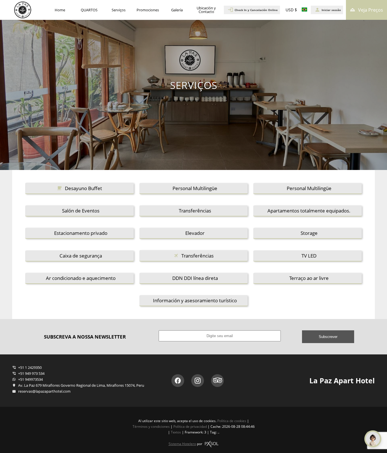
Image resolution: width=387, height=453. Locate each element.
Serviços (119, 9)
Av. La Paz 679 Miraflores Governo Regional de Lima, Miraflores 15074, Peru (80, 385)
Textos (176, 432)
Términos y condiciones (151, 426)
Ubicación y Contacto (206, 9)
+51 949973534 (30, 379)
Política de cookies (231, 420)
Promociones (148, 9)
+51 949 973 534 (30, 373)
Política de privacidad (190, 426)
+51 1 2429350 (29, 367)
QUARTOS (89, 9)
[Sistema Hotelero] (212, 444)
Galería (177, 9)
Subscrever (328, 337)
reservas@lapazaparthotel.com (44, 391)
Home (60, 9)
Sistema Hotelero (182, 443)
